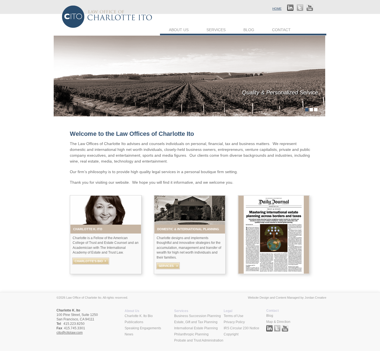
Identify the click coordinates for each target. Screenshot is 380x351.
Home (277, 8)
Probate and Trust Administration (198, 340)
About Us (179, 30)
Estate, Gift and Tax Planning (196, 322)
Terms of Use (233, 316)
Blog (248, 30)
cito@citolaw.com (69, 333)
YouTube (310, 8)
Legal (228, 311)
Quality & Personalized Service (280, 92)
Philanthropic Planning (191, 334)
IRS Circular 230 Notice (241, 328)
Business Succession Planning (197, 316)
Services (216, 30)
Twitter (300, 8)
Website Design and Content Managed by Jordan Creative (287, 297)
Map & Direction (278, 322)
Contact (281, 30)
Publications (134, 322)
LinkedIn (290, 8)
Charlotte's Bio (89, 261)
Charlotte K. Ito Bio (139, 316)
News (129, 334)
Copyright (231, 334)
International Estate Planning (196, 328)
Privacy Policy (234, 322)
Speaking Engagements (143, 328)
